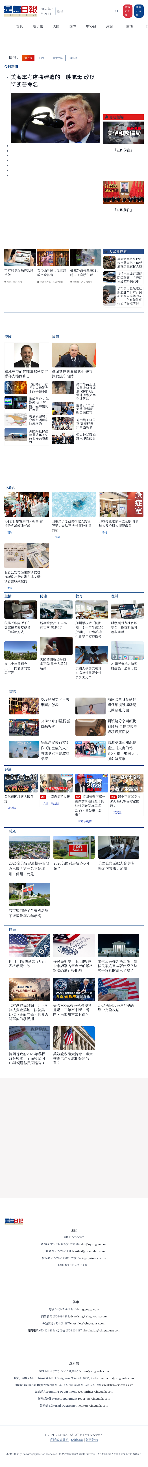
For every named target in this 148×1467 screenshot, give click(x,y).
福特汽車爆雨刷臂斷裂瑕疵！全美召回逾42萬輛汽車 (129, 277)
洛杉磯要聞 (86, 281)
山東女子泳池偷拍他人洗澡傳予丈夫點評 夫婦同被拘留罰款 (72, 525)
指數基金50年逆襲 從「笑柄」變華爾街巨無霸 (39, 404)
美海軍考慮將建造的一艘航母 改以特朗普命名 (53, 81)
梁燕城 (117, 812)
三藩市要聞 (58, 281)
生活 (8, 595)
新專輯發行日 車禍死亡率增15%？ (53, 625)
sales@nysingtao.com (93, 1244)
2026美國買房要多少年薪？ (71, 865)
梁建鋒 (12, 808)
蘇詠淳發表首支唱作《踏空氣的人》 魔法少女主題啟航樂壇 (55, 750)
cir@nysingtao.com (93, 1258)
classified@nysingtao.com (88, 1251)
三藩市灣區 (45, 281)
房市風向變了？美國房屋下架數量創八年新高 (28, 913)
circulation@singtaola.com (117, 1384)
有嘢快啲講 (85, 821)
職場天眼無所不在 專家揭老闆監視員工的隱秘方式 (17, 627)
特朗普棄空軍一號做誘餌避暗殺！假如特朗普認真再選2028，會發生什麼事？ (90, 805)
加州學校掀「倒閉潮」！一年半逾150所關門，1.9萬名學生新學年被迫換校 (89, 630)
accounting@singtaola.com (95, 1391)
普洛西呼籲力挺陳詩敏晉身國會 (51, 272)
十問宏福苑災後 (55, 796)
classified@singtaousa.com (88, 1323)
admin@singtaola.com (94, 1371)
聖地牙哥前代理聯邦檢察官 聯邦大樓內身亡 (26, 373)
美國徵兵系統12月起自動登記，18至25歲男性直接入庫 (129, 262)
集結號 (55, 803)
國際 (72, 26)
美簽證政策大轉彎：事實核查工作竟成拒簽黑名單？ (73, 1058)
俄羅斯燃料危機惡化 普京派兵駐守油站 (72, 373)
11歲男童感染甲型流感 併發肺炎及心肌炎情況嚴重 (119, 523)
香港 (104, 532)
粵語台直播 (127, 11)
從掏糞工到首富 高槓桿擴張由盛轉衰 (86, 423)
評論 (8, 769)
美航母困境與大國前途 (19, 798)
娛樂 (12, 691)
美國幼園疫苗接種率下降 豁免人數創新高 (53, 663)
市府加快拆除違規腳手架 (19, 272)
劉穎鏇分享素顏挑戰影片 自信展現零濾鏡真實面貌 (122, 726)
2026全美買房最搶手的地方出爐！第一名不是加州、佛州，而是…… (29, 868)
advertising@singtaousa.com (88, 1316)
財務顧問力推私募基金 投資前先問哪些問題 (124, 627)
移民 (12, 929)
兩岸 (9, 532)
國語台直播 (138, 11)
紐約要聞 (17, 281)
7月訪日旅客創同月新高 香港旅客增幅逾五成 (23, 523)
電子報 (38, 26)
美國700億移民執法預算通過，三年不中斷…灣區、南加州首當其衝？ (72, 1009)
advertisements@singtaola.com (113, 1378)
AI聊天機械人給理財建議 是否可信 (124, 665)
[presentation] (55, 118)
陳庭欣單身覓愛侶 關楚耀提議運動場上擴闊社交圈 (121, 705)
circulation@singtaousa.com (101, 1330)
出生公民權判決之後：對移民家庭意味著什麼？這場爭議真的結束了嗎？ (117, 965)
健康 (43, 595)
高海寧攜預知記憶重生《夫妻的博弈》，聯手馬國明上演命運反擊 (122, 750)
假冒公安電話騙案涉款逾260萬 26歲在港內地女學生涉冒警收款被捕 (23, 576)
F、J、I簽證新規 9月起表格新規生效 (27, 963)
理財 (114, 595)
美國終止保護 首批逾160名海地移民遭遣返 (38, 436)
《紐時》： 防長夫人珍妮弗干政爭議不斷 (38, 387)
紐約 (9, 281)
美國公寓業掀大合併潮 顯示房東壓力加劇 (118, 865)
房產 (12, 831)
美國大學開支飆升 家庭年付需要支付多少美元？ (89, 672)
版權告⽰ (92, 1439)
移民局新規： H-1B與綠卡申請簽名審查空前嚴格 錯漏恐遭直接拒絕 (73, 965)
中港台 (91, 26)
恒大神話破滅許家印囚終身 (86, 436)
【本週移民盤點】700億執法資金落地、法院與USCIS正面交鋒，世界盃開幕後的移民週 (28, 1012)
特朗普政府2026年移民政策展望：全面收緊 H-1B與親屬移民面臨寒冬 (27, 1058)
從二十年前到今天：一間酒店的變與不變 (17, 668)
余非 (45, 803)
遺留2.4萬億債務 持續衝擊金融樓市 (85, 408)
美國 (56, 26)
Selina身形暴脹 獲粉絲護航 (55, 723)
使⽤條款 (77, 1439)
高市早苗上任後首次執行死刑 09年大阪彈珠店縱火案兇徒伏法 (86, 391)
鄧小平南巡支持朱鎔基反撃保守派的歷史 (125, 801)
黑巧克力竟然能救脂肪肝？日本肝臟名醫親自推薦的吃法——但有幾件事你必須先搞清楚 (129, 295)
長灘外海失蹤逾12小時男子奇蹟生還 (84, 272)
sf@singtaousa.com (86, 1309)
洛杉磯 (76, 281)
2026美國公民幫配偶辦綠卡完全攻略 (116, 1007)
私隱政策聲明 (59, 1439)
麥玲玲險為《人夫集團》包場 (55, 702)
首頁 (19, 26)
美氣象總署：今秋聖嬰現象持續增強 (38, 419)
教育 (79, 595)
